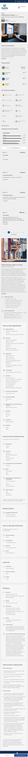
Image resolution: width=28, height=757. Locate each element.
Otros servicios (5, 125)
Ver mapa (7, 755)
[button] (3, 32)
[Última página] (23, 232)
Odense (2, 13)
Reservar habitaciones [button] (21, 755)
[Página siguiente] (21, 232)
